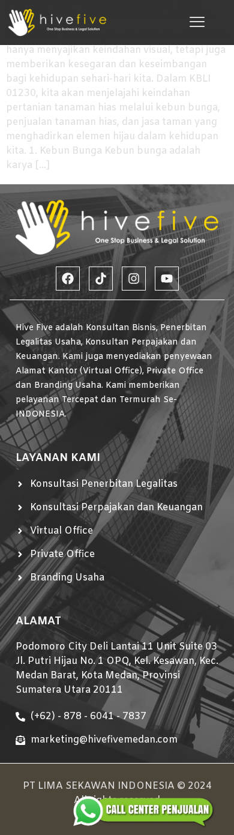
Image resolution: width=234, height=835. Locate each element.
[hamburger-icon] (197, 22)
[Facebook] (68, 279)
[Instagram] (134, 279)
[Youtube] (167, 279)
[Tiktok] (101, 279)
